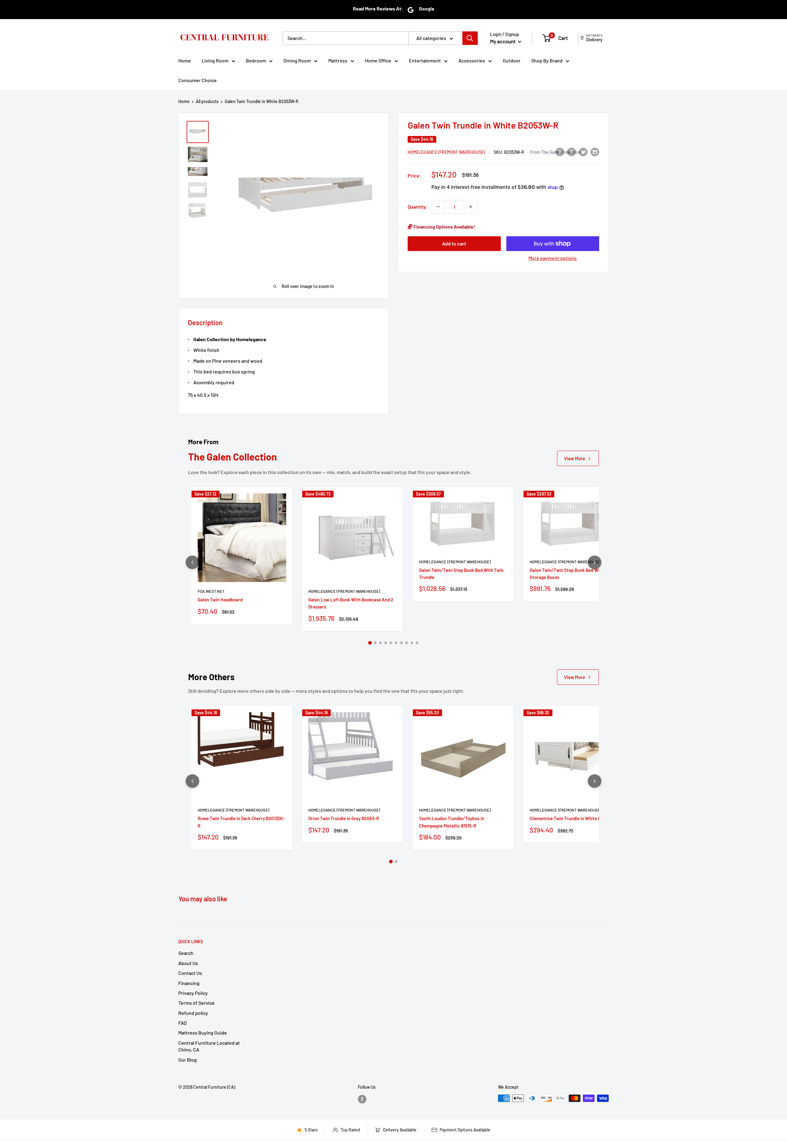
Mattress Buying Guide (202, 1032)
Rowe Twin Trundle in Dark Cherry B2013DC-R (241, 822)
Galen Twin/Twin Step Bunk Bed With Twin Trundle (461, 573)
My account (503, 41)
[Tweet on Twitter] (583, 151)
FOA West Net (211, 591)
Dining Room (297, 60)
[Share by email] (595, 151)
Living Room (215, 60)
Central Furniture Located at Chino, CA (209, 1046)
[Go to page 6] (396, 642)
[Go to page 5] (391, 642)
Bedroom (256, 60)
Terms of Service (196, 1003)
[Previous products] (192, 562)
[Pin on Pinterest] (571, 151)
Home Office (378, 60)
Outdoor (511, 60)
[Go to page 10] (417, 642)
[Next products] (594, 562)
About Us (188, 963)
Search (185, 953)
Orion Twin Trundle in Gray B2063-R (343, 818)
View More (574, 458)
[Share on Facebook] (560, 151)
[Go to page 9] (411, 642)
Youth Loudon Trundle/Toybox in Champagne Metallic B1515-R (451, 822)
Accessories (471, 60)
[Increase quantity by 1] (470, 206)
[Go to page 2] (375, 642)
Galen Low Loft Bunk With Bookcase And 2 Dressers (350, 603)
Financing (189, 983)
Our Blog (187, 1060)
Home (184, 60)
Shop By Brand (547, 60)
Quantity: (418, 206)
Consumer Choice (197, 80)
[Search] (470, 38)
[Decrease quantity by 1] (438, 206)
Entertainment (425, 60)
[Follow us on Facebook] (362, 1099)
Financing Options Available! (444, 226)
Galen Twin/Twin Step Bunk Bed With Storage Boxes (567, 573)
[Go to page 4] (385, 642)
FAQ (182, 1023)
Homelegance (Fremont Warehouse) (446, 152)
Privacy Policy (193, 993)
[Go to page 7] (401, 642)
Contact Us (190, 973)
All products (207, 101)
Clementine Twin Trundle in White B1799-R (572, 818)
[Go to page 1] (370, 642)
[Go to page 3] (380, 642)
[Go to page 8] (406, 642)
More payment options (552, 258)
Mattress (337, 60)
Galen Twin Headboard (220, 599)
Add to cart (454, 243)
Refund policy (193, 1013)
